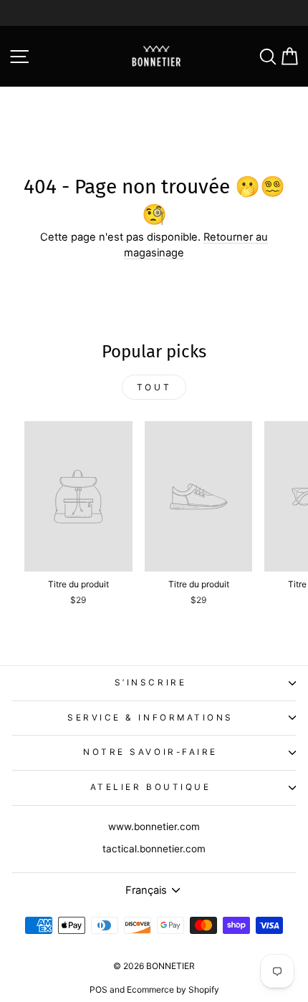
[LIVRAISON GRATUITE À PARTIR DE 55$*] (154, 13)
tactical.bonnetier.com (154, 848)
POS (98, 989)
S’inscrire (150, 683)
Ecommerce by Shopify (173, 989)
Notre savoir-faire (150, 752)
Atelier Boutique (150, 787)
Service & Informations (150, 718)
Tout (154, 387)
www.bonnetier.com (154, 826)
